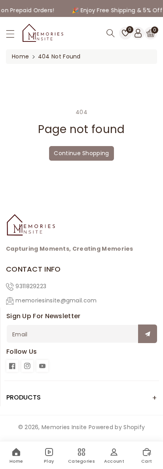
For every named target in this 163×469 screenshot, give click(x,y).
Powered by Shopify (117, 427)
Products (23, 397)
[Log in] (138, 33)
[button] (14, 36)
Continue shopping (81, 153)
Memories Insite (64, 427)
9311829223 (30, 286)
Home (20, 56)
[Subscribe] (147, 334)
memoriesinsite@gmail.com (56, 300)
